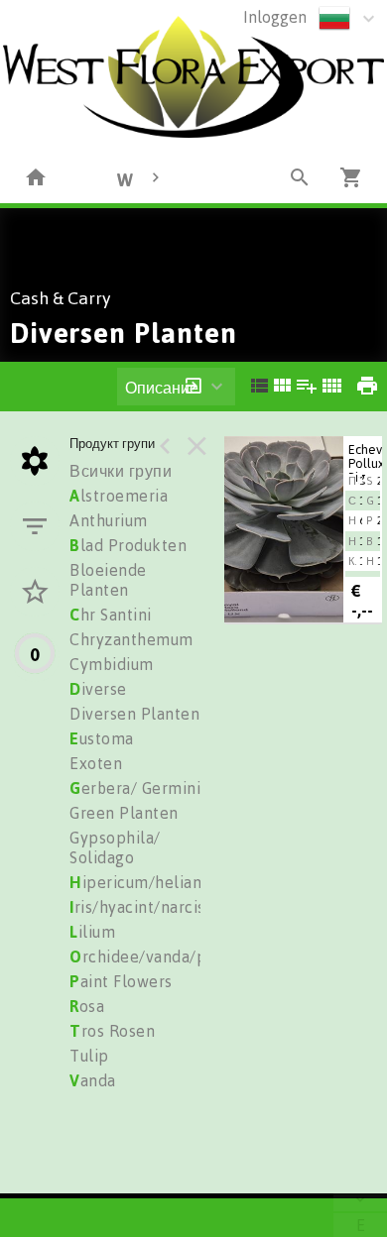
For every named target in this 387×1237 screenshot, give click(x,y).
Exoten (95, 763)
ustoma (101, 738)
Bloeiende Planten (108, 580)
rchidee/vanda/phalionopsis (181, 956)
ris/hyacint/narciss (140, 907)
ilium (92, 932)
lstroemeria (118, 496)
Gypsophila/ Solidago (115, 847)
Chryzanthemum (131, 639)
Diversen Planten (134, 714)
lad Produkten (128, 545)
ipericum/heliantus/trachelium (190, 882)
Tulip (89, 1056)
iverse (98, 689)
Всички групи (120, 471)
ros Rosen (112, 1031)
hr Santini (110, 614)
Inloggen (275, 17)
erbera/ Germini (134, 788)
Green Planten (124, 813)
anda (92, 1080)
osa (86, 1006)
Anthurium (108, 520)
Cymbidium (111, 664)
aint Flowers (121, 981)
